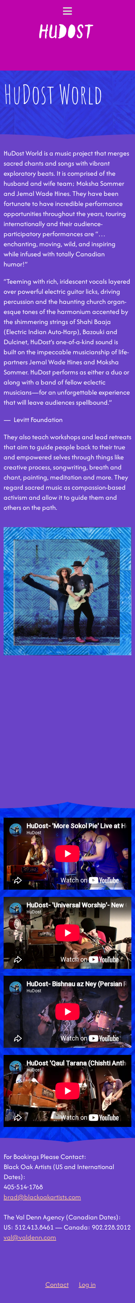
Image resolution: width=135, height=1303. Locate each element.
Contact (57, 1284)
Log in (87, 1284)
